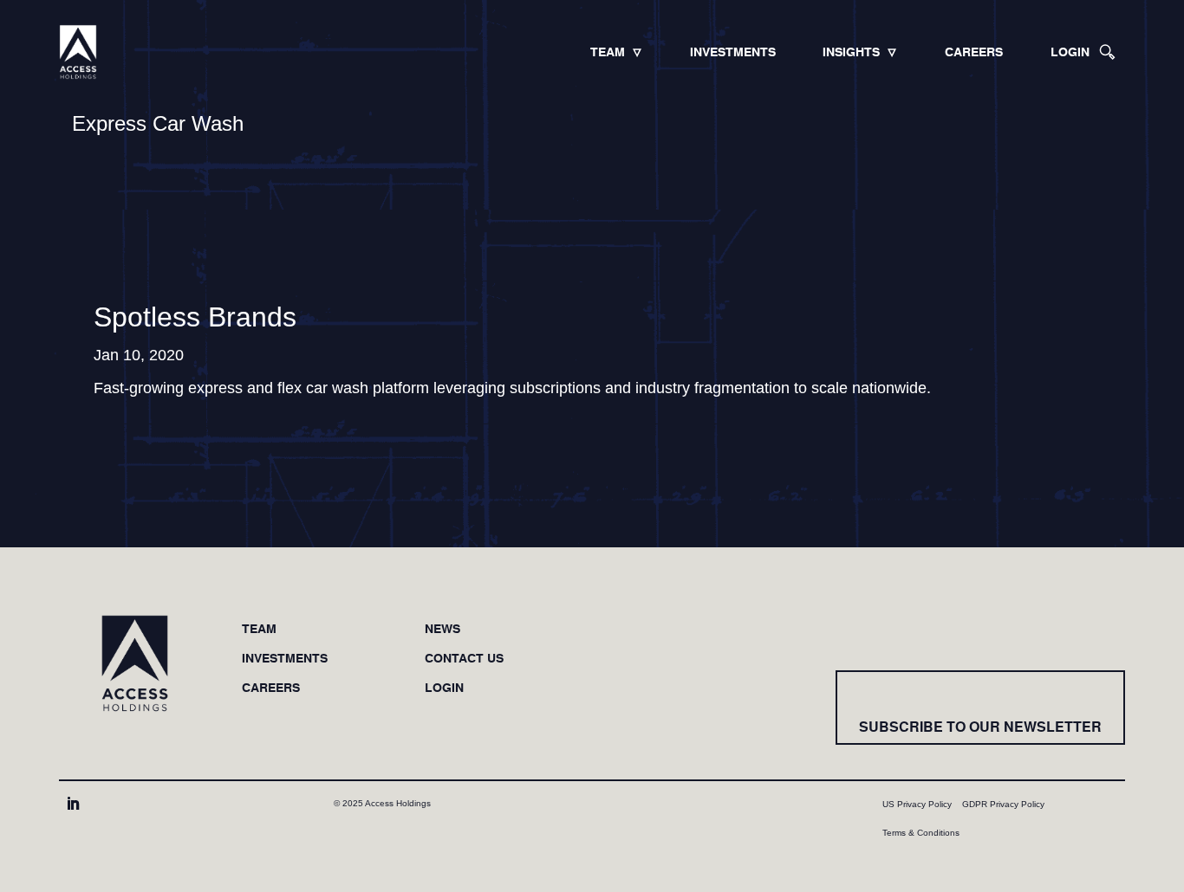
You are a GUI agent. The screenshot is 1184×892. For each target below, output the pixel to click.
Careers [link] (271, 688)
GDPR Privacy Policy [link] (1003, 804)
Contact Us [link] (464, 658)
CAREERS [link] (974, 52)
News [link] (442, 629)
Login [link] (444, 688)
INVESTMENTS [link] (733, 52)
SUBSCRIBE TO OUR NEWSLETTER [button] (980, 727)
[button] (73, 804)
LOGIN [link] (1070, 52)
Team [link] (259, 629)
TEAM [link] (607, 52)
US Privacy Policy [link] (917, 804)
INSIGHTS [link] (851, 52)
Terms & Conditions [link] (921, 832)
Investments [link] (285, 658)
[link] (78, 51)
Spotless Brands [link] (195, 317)
